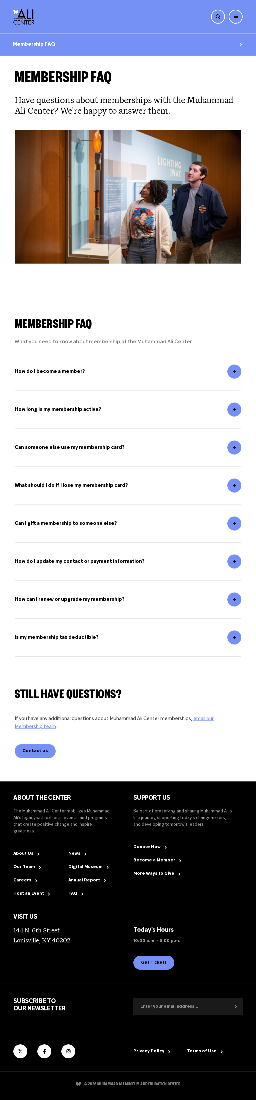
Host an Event (28, 894)
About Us (23, 854)
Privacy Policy (148, 1051)
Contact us (35, 751)
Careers (22, 880)
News (74, 854)
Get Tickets (154, 963)
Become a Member (154, 860)
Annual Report (84, 880)
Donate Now (147, 847)
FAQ (72, 894)
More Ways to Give (153, 874)
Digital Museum (85, 867)
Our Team (24, 867)
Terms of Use (202, 1051)
